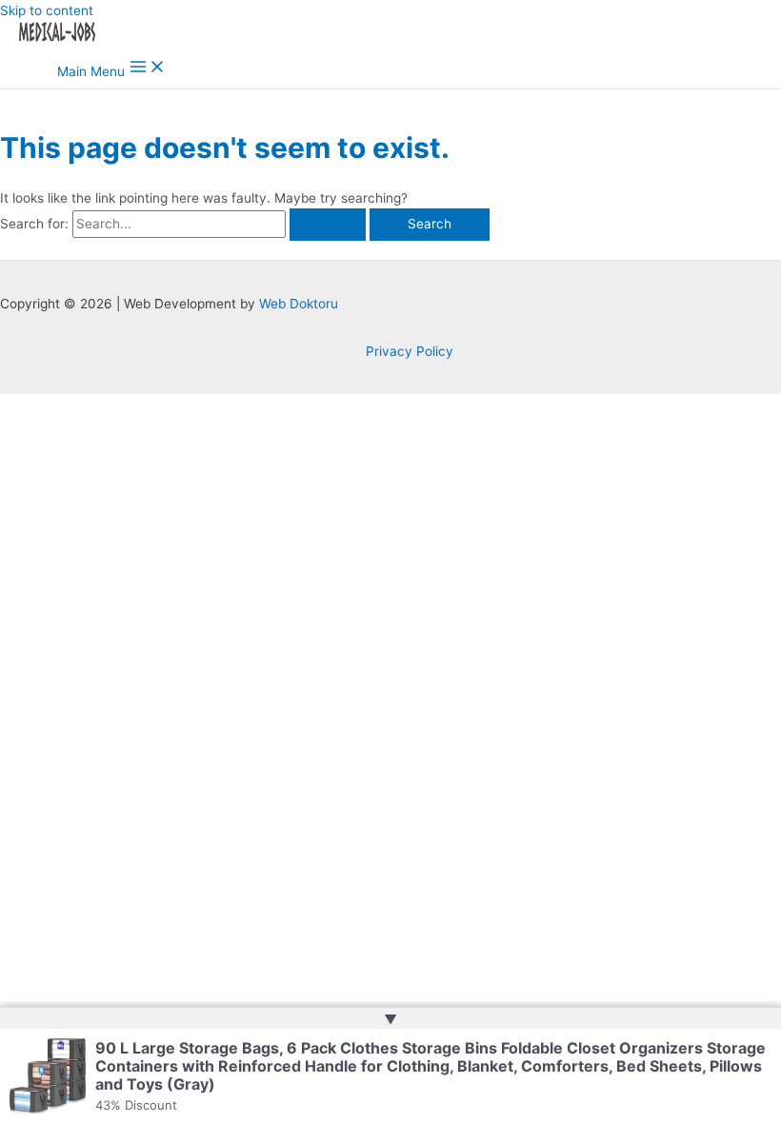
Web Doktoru (298, 303)
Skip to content (46, 10)
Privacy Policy (409, 351)
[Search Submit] (328, 224)
